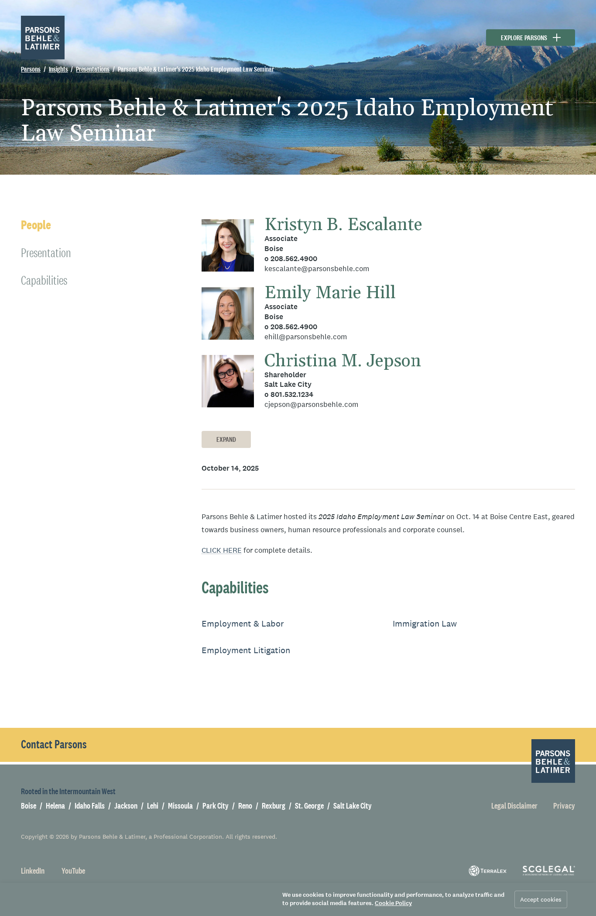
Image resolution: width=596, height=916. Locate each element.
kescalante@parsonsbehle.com (316, 268)
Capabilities (44, 280)
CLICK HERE (222, 550)
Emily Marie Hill (330, 293)
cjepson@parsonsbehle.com (311, 404)
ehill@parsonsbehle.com (305, 336)
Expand (226, 439)
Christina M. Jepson (342, 361)
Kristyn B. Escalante (343, 225)
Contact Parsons (54, 744)
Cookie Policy (393, 903)
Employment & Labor (243, 623)
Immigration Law (425, 623)
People (36, 225)
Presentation (46, 252)
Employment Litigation (246, 650)
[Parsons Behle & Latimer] (43, 37)
